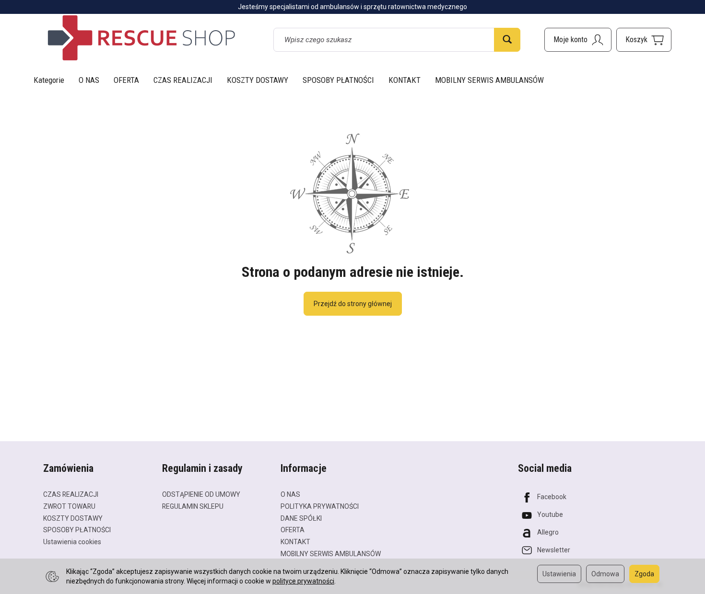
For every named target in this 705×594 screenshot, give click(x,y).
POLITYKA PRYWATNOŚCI (320, 506)
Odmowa (605, 574)
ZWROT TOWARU (69, 506)
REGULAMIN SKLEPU (192, 506)
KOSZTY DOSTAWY (257, 80)
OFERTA (126, 80)
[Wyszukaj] (507, 40)
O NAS (89, 80)
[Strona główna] (141, 38)
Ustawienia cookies (72, 542)
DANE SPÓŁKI (301, 518)
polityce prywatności (303, 581)
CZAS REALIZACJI (182, 80)
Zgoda (644, 574)
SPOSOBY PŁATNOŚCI (338, 80)
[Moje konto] (577, 40)
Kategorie (49, 80)
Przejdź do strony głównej (353, 304)
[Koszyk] (643, 40)
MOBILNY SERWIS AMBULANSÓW (489, 80)
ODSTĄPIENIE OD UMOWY (201, 494)
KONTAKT (404, 80)
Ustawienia (559, 574)
